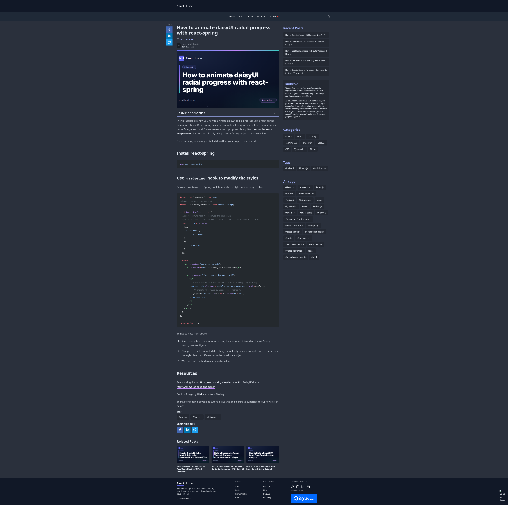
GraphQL (312, 136)
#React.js (196, 417)
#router (289, 193)
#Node (288, 238)
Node (313, 149)
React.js (266, 486)
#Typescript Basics (314, 231)
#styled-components (295, 257)
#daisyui (183, 417)
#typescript (291, 206)
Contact (238, 497)
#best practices (306, 193)
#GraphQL (313, 225)
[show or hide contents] (275, 113)
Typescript (299, 149)
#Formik (321, 212)
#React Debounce (294, 225)
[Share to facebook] (180, 430)
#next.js (320, 187)
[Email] (308, 486)
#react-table (306, 212)
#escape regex (292, 231)
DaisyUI (184, 39)
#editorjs (317, 206)
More (259, 16)
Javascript (307, 142)
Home (232, 16)
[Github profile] (297, 486)
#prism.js (290, 212)
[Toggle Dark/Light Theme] (329, 16)
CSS (287, 149)
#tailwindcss (213, 417)
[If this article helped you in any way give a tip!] (502, 496)
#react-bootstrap (294, 250)
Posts (241, 16)
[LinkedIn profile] (303, 486)
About (250, 16)
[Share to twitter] (195, 430)
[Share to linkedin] (187, 430)
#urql (319, 200)
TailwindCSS (291, 142)
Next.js (266, 490)
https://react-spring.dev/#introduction (220, 382)
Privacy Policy (241, 494)
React (191, 39)
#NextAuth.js (303, 238)
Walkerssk (203, 394)
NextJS (288, 136)
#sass (311, 250)
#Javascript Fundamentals (298, 219)
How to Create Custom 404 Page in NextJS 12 (305, 35)
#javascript (305, 187)
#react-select (315, 244)
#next (305, 206)
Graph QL (267, 497)
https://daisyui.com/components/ (196, 386)
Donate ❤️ (274, 16)
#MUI (314, 257)
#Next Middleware (294, 244)
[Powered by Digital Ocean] (304, 498)
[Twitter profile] (292, 486)
